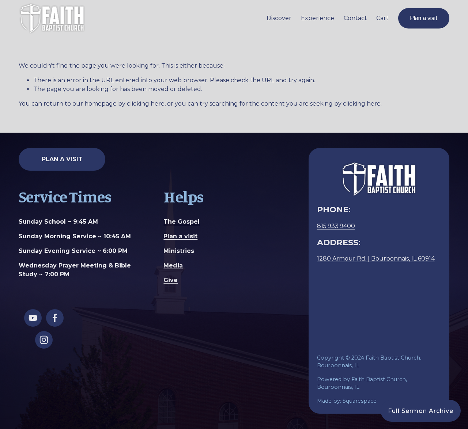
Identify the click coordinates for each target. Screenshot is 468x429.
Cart (382, 18)
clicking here (146, 103)
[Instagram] (44, 340)
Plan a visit (424, 18)
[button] (421, 411)
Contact (355, 18)
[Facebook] (55, 318)
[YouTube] (33, 318)
